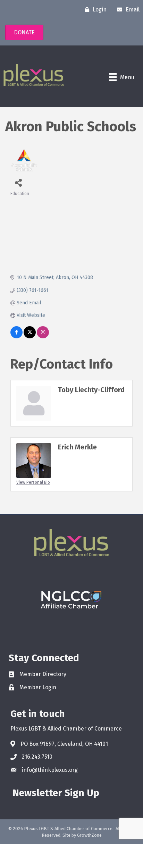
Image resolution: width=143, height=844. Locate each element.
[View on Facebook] (16, 337)
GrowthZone (89, 835)
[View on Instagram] (43, 337)
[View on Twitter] (30, 337)
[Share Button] (18, 182)
